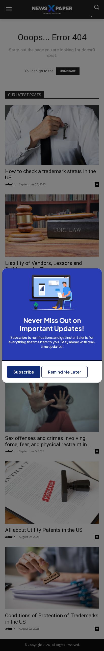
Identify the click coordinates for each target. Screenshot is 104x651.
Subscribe (23, 372)
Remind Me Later (64, 372)
